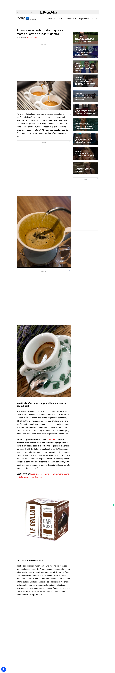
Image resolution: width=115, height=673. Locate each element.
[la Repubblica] (48, 13)
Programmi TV (84, 19)
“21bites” (51, 439)
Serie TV (95, 19)
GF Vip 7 (60, 19)
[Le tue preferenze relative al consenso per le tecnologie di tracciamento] (113, 504)
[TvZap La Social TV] (26, 18)
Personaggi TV (70, 19)
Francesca (29, 37)
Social (35, 37)
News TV (51, 19)
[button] (3, 669)
